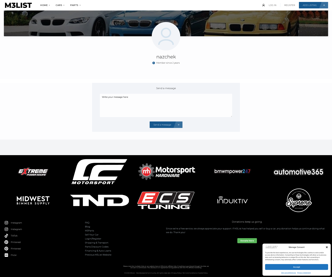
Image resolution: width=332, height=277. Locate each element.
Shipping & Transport (96, 243)
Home (44, 5)
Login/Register (93, 239)
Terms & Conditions (190, 273)
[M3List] (18, 5)
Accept (296, 267)
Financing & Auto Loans (98, 251)
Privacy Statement (304, 273)
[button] (327, 247)
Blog (87, 226)
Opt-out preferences (288, 273)
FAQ (87, 222)
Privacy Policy (176, 273)
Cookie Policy (203, 273)
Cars (59, 5)
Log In (272, 5)
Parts (74, 5)
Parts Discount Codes (96, 247)
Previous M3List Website (98, 255)
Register (289, 5)
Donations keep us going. (247, 221)
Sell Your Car (92, 234)
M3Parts (89, 230)
